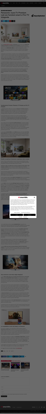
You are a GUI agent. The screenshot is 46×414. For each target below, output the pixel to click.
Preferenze (29, 214)
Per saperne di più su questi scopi (25, 212)
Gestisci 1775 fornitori (17, 212)
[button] (34, 197)
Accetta (17, 214)
